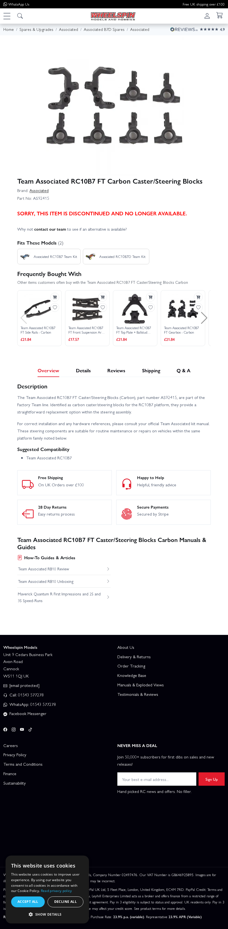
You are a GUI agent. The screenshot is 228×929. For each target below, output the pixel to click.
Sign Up (211, 779)
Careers (10, 745)
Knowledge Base (131, 675)
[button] (6, 15)
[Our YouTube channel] (22, 728)
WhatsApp (18, 4)
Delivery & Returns (134, 657)
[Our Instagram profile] (14, 728)
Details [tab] (83, 370)
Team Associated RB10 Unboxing (46, 581)
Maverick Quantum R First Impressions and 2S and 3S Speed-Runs (59, 597)
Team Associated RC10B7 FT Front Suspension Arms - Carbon (87, 330)
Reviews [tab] (116, 370)
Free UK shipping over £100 (204, 4)
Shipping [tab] (151, 370)
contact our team (50, 229)
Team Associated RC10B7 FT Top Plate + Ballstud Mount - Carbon (133, 330)
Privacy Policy (14, 754)
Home (8, 29)
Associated (39, 190)
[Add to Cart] (54, 297)
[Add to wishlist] (54, 307)
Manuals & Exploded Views (140, 685)
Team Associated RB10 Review (43, 568)
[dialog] (47, 889)
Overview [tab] (48, 370)
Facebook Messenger (27, 713)
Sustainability (14, 783)
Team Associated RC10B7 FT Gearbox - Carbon (181, 330)
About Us (125, 647)
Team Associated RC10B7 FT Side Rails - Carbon (38, 330)
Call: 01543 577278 (26, 695)
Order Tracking (131, 666)
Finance (9, 773)
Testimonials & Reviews (137, 694)
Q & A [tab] (183, 370)
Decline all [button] (65, 901)
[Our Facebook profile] (5, 728)
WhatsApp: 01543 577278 (32, 704)
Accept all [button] (28, 901)
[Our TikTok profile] (30, 728)
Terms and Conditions (23, 764)
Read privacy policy (56, 890)
